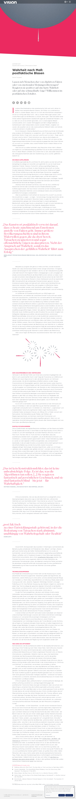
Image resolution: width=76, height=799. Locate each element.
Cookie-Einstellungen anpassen (37, 795)
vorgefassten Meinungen (45, 557)
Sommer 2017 (16, 64)
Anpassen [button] (48, 795)
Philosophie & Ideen (31, 65)
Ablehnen (61, 795)
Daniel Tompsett (17, 77)
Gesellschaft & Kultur (18, 65)
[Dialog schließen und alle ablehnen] (73, 787)
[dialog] (60, 792)
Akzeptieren (69, 795)
